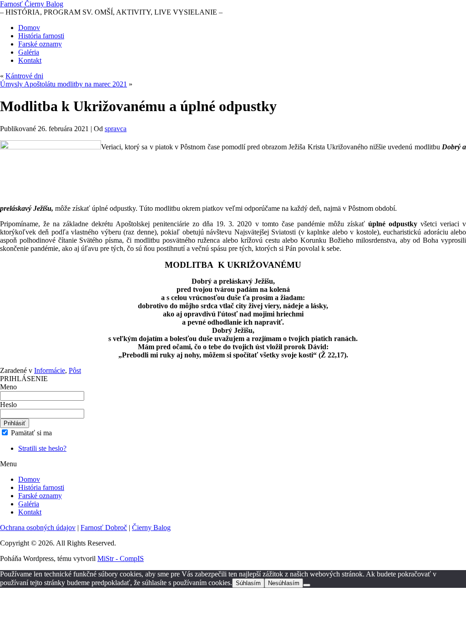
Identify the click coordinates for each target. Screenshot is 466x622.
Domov (29, 27)
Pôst (75, 370)
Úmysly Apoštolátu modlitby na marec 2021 (63, 84)
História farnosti (41, 36)
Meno (8, 387)
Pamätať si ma (30, 433)
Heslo (8, 404)
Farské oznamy (40, 44)
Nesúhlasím (283, 583)
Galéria (28, 52)
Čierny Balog (151, 527)
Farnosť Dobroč (104, 527)
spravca (116, 129)
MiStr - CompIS (120, 558)
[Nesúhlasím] (306, 585)
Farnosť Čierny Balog (31, 4)
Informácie (49, 370)
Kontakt (29, 60)
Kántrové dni (24, 76)
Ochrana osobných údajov (38, 527)
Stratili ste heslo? (42, 448)
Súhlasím (248, 583)
